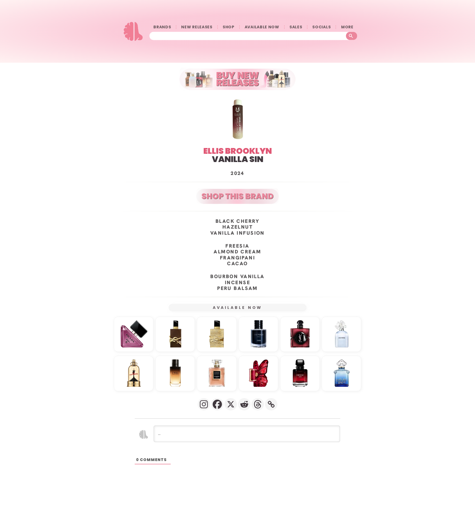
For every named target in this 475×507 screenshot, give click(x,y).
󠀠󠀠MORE (347, 27)
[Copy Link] (271, 404)
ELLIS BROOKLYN (237, 151)
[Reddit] (244, 404)
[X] (231, 404)
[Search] (351, 36)
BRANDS (162, 27)
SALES (295, 27)
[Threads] (258, 404)
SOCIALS (321, 27)
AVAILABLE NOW (262, 27)
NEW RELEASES (196, 27)
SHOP (228, 27)
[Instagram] (204, 404)
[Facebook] (217, 404)
